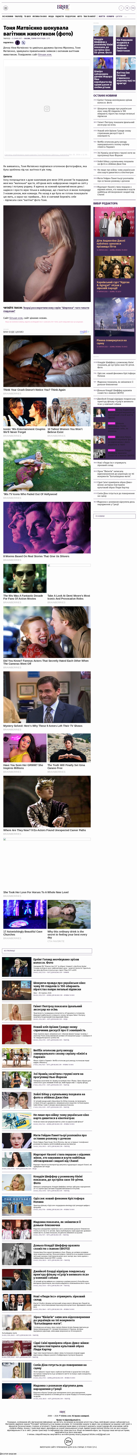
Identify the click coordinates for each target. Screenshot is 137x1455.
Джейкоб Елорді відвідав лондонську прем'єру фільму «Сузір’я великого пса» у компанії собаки (61, 1275)
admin (49, 995)
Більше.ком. (45, 54)
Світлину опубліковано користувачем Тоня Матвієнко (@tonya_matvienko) (37, 155)
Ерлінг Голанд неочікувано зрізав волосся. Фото (56, 961)
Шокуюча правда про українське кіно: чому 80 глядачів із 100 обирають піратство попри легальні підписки (59, 986)
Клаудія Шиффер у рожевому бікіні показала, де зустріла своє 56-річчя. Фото (58, 1180)
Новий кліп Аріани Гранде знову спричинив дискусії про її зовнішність (59, 1028)
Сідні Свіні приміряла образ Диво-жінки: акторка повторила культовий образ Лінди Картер (61, 1346)
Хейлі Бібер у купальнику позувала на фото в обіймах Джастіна (59, 1096)
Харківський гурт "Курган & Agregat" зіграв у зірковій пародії (113, 285)
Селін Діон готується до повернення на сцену (60, 1366)
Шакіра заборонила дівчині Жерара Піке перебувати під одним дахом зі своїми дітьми (103, 79)
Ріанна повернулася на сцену (112, 342)
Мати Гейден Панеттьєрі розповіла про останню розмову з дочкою (60, 1137)
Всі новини (7, 16)
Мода (51, 16)
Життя (102, 16)
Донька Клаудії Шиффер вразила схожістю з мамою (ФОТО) (56, 1247)
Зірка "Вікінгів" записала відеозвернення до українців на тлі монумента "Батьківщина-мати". (61, 1320)
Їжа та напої (89, 16)
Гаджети (59, 16)
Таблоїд (6, 38)
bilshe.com (66, 1416)
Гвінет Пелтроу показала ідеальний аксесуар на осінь (57, 1008)
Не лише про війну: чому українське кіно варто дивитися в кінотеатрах (61, 1116)
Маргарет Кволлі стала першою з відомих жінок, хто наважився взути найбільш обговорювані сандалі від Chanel (61, 1158)
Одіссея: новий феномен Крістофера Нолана (58, 1200)
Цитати (119, 16)
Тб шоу (27, 16)
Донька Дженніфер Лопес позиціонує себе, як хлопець (118, 427)
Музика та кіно (40, 16)
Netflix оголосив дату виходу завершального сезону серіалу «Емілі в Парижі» (60, 1054)
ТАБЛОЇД (18, 16)
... (125, 15)
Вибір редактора (105, 203)
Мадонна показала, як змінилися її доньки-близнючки (57, 1223)
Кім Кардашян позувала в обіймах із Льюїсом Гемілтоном (125, 45)
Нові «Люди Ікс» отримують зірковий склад (59, 1298)
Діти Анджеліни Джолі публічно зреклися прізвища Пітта (111, 243)
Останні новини (105, 95)
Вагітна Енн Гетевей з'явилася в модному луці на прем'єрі (126, 78)
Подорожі (70, 16)
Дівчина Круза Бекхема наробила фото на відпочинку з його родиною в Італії (120, 441)
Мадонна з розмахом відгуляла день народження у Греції (58, 1387)
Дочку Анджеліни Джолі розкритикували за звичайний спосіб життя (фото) (121, 414)
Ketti (49, 972)
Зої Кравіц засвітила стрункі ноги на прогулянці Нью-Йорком (58, 1075)
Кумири (110, 16)
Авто (79, 16)
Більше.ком (15, 318)
